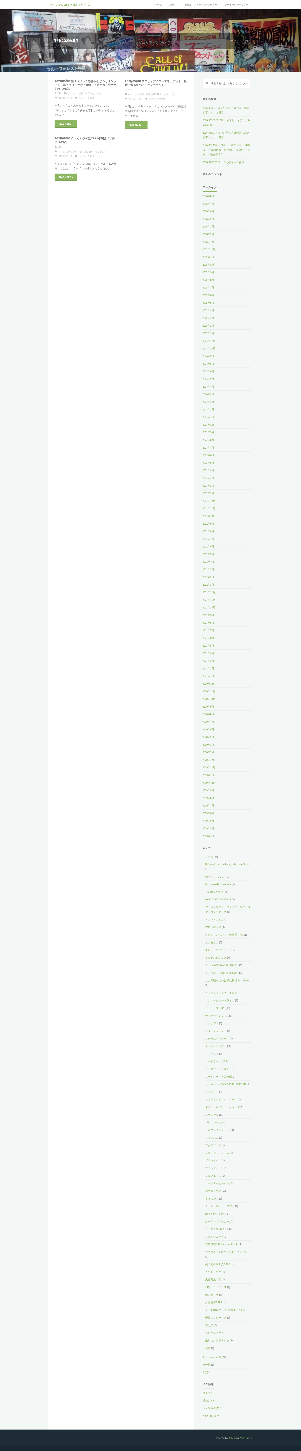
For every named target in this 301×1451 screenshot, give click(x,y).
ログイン (208, 1393)
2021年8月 (208, 622)
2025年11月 (209, 257)
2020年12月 (209, 683)
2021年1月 (208, 676)
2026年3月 (208, 226)
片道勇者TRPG (213, 1302)
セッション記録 (75, 93)
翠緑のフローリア (216, 1317)
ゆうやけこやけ (93, 93)
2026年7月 (208, 204)
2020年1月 (208, 760)
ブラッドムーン (214, 1168)
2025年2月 (208, 325)
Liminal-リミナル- (215, 876)
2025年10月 (209, 264)
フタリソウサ (213, 1145)
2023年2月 (208, 485)
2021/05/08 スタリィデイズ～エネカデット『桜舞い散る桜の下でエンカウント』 (156, 83)
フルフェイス (213, 1175)
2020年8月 (208, 714)
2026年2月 (208, 234)
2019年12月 (209, 767)
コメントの (212, 1408)
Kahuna (232, 1438)
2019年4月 (208, 828)
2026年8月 (208, 196)
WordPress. (246, 1438)
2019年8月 (208, 798)
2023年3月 (208, 478)
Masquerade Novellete (218, 884)
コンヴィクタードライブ (220, 1000)
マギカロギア (213, 1191)
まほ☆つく (212, 1198)
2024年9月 (208, 356)
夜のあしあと (213, 1272)
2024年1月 (208, 409)
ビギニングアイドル (217, 1130)
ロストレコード (214, 1236)
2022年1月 (208, 584)
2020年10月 (209, 699)
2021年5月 (208, 645)
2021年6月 (208, 638)
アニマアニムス (214, 919)
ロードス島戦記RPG (217, 1229)
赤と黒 (209, 1325)
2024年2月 (208, 402)
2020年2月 (208, 752)
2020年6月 (208, 729)
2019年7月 (208, 805)
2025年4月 (208, 310)
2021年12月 (209, 592)
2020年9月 (208, 706)
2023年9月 (208, 432)
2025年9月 (208, 272)
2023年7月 (208, 447)
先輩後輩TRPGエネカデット (160, 94)
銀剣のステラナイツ (217, 1340)
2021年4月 (208, 653)
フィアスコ (212, 1137)
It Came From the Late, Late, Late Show (227, 864)
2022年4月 (208, 561)
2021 (239, 40)
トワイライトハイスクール (221, 1099)
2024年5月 (208, 379)
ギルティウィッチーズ (218, 950)
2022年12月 (209, 501)
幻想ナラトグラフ (216, 1287)
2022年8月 (208, 531)
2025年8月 (208, 280)
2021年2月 (208, 668)
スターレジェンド (216, 1031)
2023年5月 (208, 463)
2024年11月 (209, 341)
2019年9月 (208, 790)
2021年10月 (209, 607)
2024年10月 (209, 348)
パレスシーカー (214, 1122)
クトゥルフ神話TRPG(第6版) (222, 965)
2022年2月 (208, 577)
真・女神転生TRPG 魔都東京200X (224, 1310)
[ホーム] (232, 40)
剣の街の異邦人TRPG (217, 1264)
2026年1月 (208, 242)
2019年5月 (208, 821)
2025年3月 (208, 318)
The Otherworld (214, 892)
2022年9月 (208, 523)
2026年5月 (208, 219)
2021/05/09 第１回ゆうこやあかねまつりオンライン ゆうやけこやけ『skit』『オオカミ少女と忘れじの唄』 (85, 85)
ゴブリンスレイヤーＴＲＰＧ (222, 993)
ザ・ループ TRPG (215, 1008)
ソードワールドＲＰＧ (218, 1069)
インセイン (212, 942)
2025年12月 (209, 249)
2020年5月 (208, 737)
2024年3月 (208, 394)
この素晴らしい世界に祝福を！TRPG (227, 980)
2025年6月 (208, 295)
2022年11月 (209, 508)
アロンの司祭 (213, 927)
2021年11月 (209, 600)
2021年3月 (208, 661)
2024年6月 (208, 371)
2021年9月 (208, 615)
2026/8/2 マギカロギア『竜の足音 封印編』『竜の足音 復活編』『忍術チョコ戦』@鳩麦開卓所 (227, 149)
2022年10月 (209, 516)
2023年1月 (208, 493)
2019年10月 (209, 783)
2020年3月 (208, 744)
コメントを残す (86, 98)
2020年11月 (209, 691)
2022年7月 (208, 539)
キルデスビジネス (216, 957)
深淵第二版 (212, 1295)
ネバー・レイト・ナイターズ (222, 1107)
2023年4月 (208, 470)
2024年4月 (208, 386)
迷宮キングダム (214, 1333)
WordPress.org (211, 1416)
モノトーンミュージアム (220, 1206)
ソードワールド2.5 (216, 1061)
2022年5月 (208, 554)
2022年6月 (208, 546)
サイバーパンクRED (217, 1016)
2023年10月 (209, 424)
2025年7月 (208, 287)
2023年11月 (209, 417)
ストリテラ (212, 1054)
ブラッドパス (213, 1160)
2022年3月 (208, 569)
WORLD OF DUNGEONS (218, 899)
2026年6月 (208, 211)
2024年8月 (208, 363)
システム (208, 857)
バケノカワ (212, 1114)
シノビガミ (212, 1023)
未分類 (207, 1364)
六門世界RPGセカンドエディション (226, 1252)
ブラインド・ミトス (217, 1153)
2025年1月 (208, 333)
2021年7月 (208, 630)
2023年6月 (208, 455)
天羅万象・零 (213, 1279)
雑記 (205, 1372)
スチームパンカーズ (217, 1038)
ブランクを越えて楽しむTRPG (69, 5)
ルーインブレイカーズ (218, 1221)
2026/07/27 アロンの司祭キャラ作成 (223, 162)
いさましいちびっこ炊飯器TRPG (224, 934)
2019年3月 (208, 836)
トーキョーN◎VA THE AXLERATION (225, 1084)
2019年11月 (209, 775)
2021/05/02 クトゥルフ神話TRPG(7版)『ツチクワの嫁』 (85, 140)
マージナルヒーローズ (218, 1183)
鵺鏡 (208, 1348)
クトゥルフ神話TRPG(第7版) (72, 151)
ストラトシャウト (216, 1046)
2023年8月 (208, 440)
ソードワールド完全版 (218, 1076)
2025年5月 (208, 302)
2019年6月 (208, 813)
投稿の (209, 1400)
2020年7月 (208, 722)
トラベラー (212, 1092)
